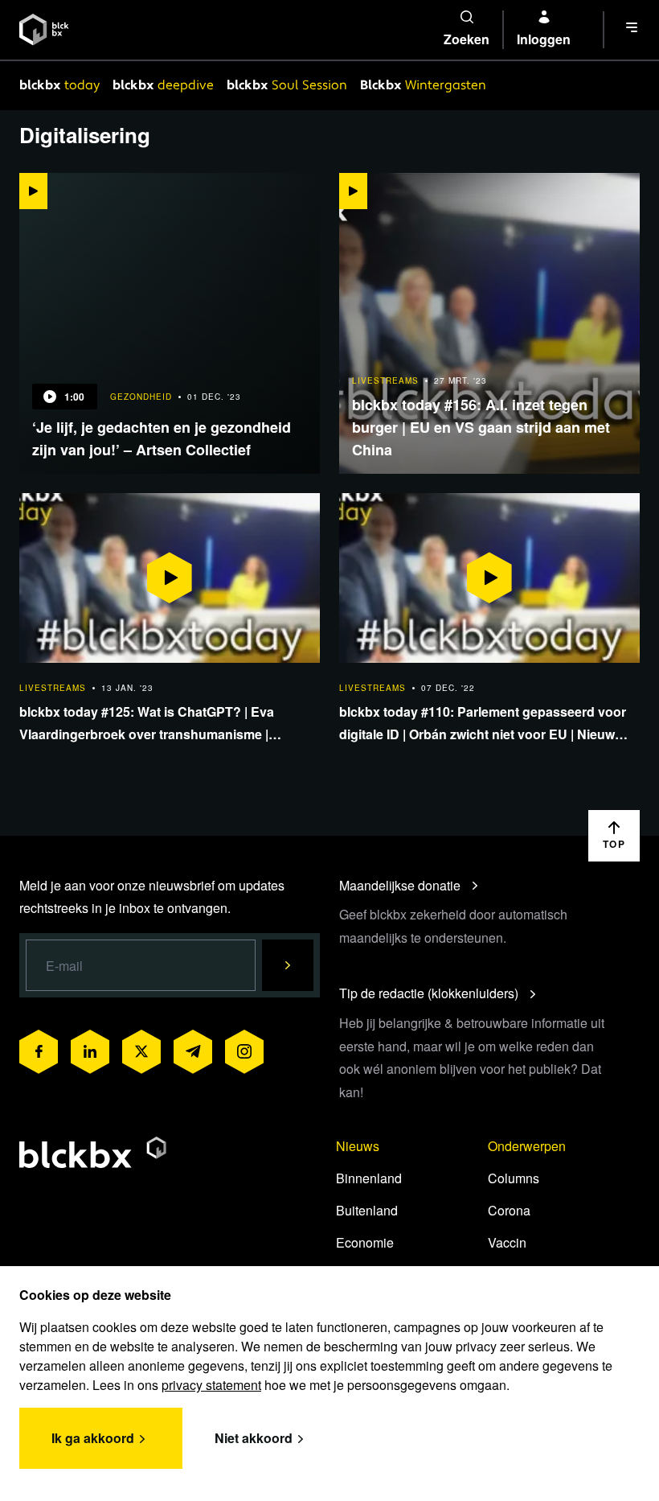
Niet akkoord (254, 1438)
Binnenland (369, 1178)
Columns (513, 1178)
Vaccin (507, 1242)
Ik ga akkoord (92, 1438)
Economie (365, 1242)
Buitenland (367, 1210)
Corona (509, 1210)
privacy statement (211, 1385)
